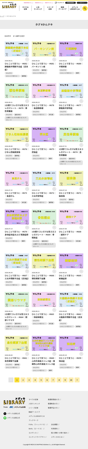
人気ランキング (38, 8)
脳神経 (44, 70)
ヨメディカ (33, 433)
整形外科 (17, 115)
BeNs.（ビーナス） (36, 428)
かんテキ (9, 73)
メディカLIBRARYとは (75, 8)
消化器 (51, 114)
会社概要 (54, 424)
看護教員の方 (38, 2)
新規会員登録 (70, 2)
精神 (77, 73)
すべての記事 (25, 8)
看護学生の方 (48, 2)
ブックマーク (60, 2)
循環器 (24, 76)
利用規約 (54, 428)
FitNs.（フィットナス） (37, 424)
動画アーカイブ (62, 8)
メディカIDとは (56, 437)
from (6, 407)
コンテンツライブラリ (37, 437)
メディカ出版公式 (13, 413)
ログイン (82, 2)
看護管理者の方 (27, 2)
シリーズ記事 (50, 8)
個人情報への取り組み (59, 433)
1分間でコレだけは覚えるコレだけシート (16, 118)
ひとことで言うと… (12, 76)
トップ (2, 16)
